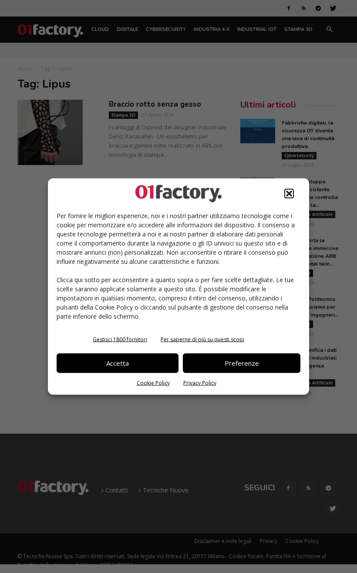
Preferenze (242, 363)
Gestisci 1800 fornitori (120, 339)
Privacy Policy (199, 382)
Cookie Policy (153, 382)
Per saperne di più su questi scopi (202, 339)
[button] (289, 193)
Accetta (117, 363)
